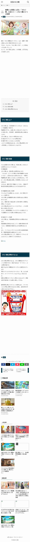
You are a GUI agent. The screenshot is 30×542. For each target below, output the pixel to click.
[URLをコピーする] (26, 364)
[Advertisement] (15, 78)
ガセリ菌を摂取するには (11, 109)
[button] (3, 364)
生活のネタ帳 (15, 2)
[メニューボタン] (2, 2)
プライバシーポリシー (18, 537)
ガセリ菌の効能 (9, 106)
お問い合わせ (10, 537)
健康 (4, 16)
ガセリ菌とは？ (9, 104)
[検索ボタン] (28, 2)
